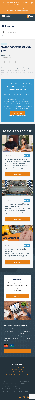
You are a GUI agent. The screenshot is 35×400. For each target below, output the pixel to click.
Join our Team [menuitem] (27, 374)
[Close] (31, 3)
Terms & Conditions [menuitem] (11, 374)
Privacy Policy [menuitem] (21, 367)
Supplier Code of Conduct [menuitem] (17, 372)
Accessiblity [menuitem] (13, 367)
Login (24, 115)
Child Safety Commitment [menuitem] (17, 369)
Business (4, 44)
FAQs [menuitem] (20, 374)
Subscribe (16, 296)
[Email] (15, 62)
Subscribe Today (17, 113)
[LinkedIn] (9, 62)
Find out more (16, 351)
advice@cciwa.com (24, 8)
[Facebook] (4, 62)
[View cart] (28, 16)
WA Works (8, 26)
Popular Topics (7, 36)
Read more (17, 174)
